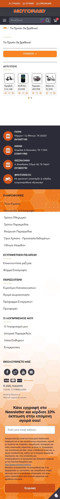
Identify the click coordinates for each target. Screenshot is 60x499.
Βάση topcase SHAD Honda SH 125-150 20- (51, 86)
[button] (47, 20)
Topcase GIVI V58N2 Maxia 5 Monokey (37, 86)
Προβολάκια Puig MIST (9, 86)
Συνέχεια (28, 54)
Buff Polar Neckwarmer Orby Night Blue (23, 86)
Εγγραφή (30, 488)
